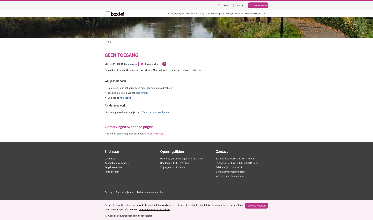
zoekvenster (142, 92)
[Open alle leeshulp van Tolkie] (164, 64)
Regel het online (113, 167)
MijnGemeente (260, 5)
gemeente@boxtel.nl (234, 171)
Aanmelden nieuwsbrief (117, 163)
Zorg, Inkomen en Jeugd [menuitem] (211, 13)
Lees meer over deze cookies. (154, 209)
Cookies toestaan (257, 205)
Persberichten (112, 171)
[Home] (114, 13)
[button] (223, 5)
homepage (125, 97)
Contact (241, 5)
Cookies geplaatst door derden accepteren (130, 215)
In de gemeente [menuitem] (233, 13)
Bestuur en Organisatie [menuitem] (255, 13)
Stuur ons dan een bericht (156, 112)
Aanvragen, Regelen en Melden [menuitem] (180, 13)
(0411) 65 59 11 (234, 167)
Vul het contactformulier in (230, 176)
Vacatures (110, 158)
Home (108, 42)
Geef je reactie (155, 133)
